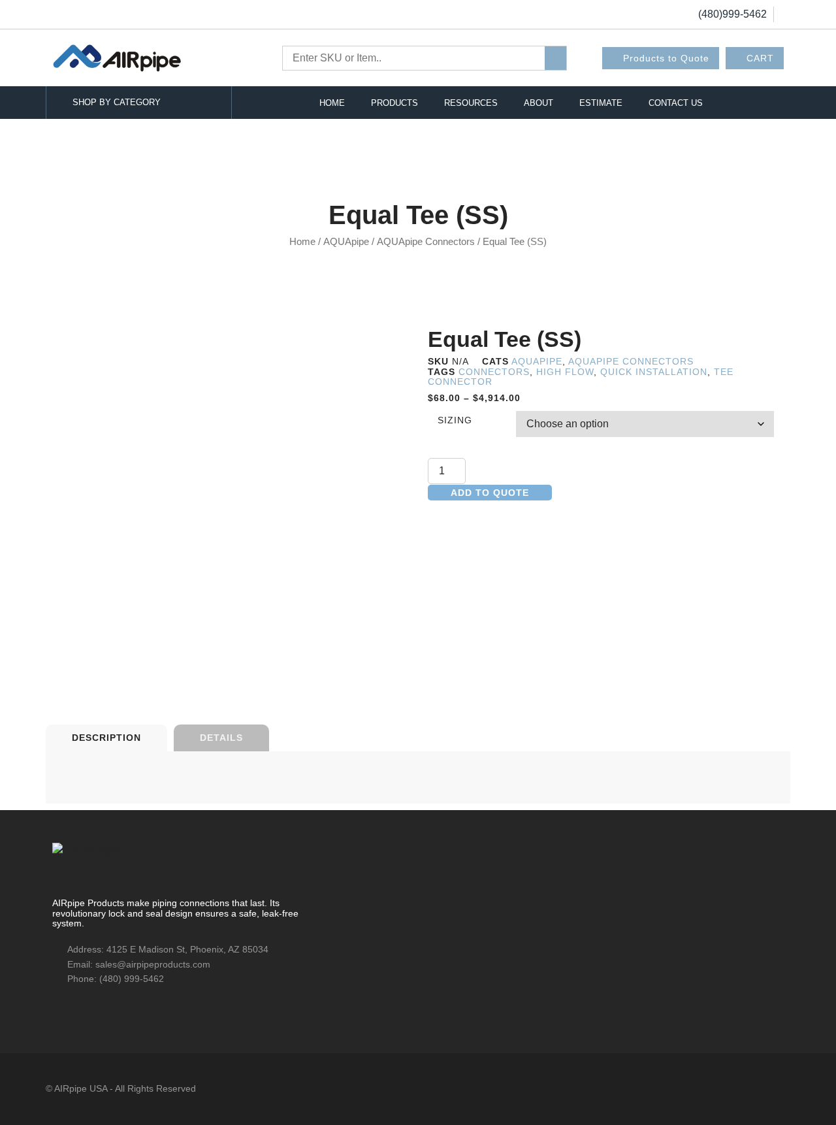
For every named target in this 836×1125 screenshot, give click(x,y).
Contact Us (676, 103)
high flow (565, 372)
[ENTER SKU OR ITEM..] (414, 58)
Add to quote (490, 492)
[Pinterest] (130, 1010)
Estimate (600, 103)
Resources (471, 103)
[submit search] (555, 58)
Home (332, 103)
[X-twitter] (85, 1010)
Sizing (455, 420)
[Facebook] (62, 1010)
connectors (494, 372)
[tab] (106, 738)
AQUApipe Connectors (426, 241)
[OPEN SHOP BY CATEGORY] (207, 102)
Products (394, 103)
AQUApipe (346, 241)
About (538, 103)
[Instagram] (108, 1010)
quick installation (653, 372)
